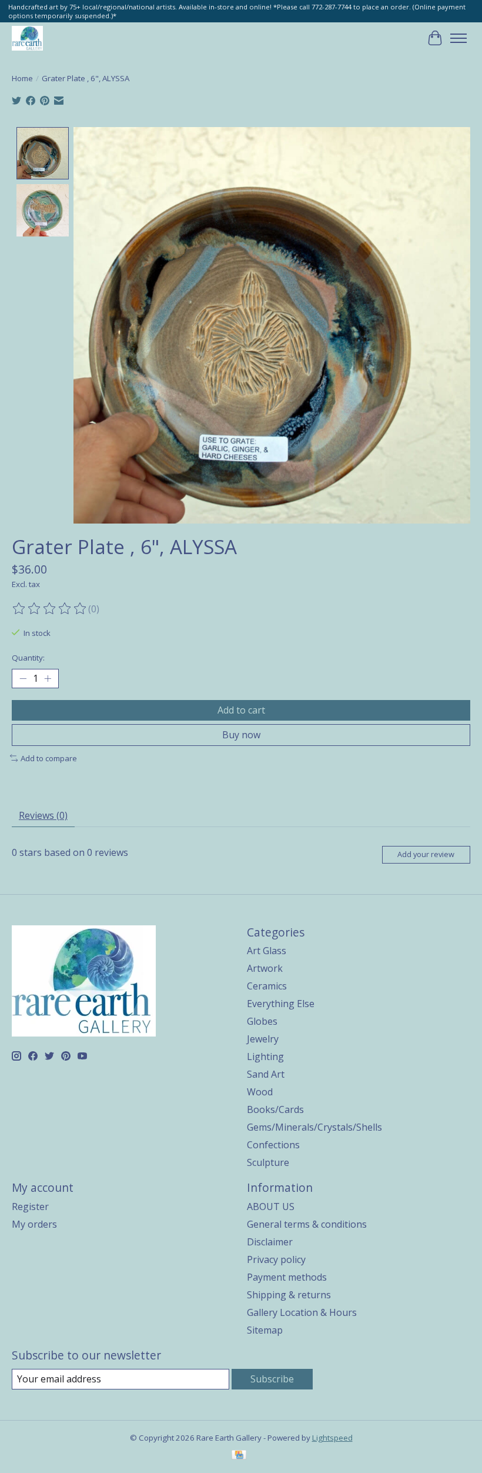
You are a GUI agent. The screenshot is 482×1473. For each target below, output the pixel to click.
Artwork (265, 968)
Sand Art (265, 1074)
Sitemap (265, 1330)
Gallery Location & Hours (302, 1312)
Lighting (265, 1056)
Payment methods (287, 1277)
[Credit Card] (239, 1456)
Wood (260, 1091)
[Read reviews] (50, 609)
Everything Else (280, 1003)
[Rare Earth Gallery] (27, 38)
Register (30, 1206)
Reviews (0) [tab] (43, 815)
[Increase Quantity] (47, 678)
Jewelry (263, 1038)
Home (22, 78)
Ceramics (267, 985)
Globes (262, 1021)
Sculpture (268, 1162)
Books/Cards (275, 1109)
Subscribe (272, 1378)
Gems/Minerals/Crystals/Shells (314, 1127)
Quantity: (28, 657)
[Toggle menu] (458, 38)
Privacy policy (276, 1259)
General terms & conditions (307, 1224)
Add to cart (241, 710)
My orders (34, 1224)
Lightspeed (332, 1437)
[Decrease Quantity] (23, 678)
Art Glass (266, 950)
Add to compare (49, 758)
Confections (273, 1144)
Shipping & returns (289, 1294)
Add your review (425, 854)
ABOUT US (270, 1206)
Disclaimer (270, 1241)
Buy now (241, 734)
